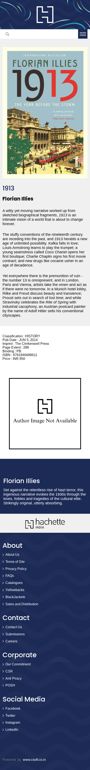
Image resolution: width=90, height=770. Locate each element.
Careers (11, 641)
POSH (10, 685)
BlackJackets (15, 597)
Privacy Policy (16, 569)
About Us (12, 554)
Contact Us (13, 627)
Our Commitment (18, 664)
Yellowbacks (14, 590)
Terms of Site (15, 561)
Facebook (12, 708)
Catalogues (14, 583)
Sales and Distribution (21, 604)
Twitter (10, 715)
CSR (9, 671)
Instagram (12, 722)
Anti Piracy (13, 678)
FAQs (9, 575)
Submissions (15, 634)
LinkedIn (11, 729)
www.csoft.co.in (34, 759)
